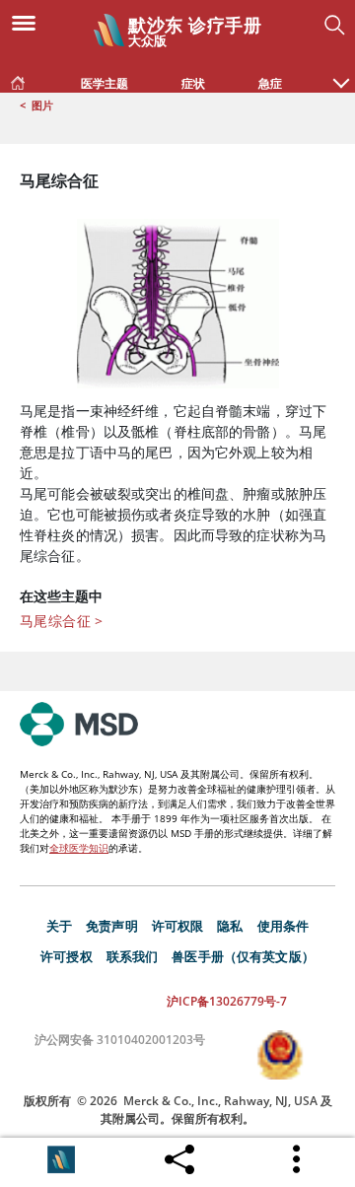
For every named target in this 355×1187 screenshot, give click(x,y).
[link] (18, 79)
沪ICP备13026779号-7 (227, 1001)
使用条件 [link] (283, 926)
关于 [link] (59, 926)
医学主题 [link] (104, 83)
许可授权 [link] (66, 956)
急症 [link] (270, 83)
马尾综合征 (62, 620)
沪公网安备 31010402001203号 (120, 1039)
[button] (341, 73)
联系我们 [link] (132, 956)
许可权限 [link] (178, 926)
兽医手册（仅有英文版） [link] (243, 956)
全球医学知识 (78, 848)
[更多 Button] (298, 1159)
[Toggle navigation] (29, 21)
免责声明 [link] (112, 926)
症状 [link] (193, 83)
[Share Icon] (179, 1154)
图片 (42, 105)
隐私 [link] (230, 926)
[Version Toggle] (61, 1159)
